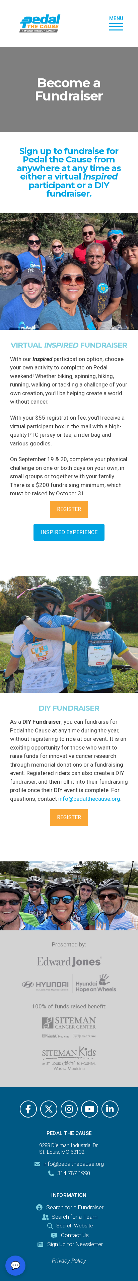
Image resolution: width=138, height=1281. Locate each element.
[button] (116, 23)
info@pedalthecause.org (89, 798)
